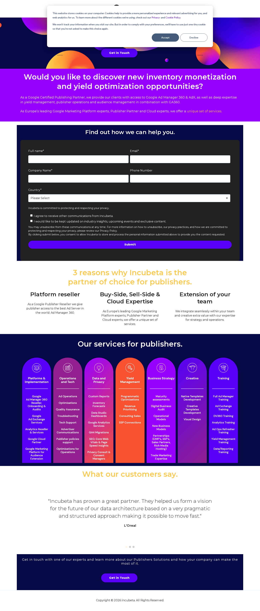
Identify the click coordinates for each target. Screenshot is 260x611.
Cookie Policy (173, 17)
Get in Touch (119, 53)
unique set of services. (205, 111)
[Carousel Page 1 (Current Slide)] (126, 547)
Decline (193, 37)
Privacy (156, 17)
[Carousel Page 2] (130, 547)
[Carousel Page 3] (133, 547)
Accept (165, 37)
